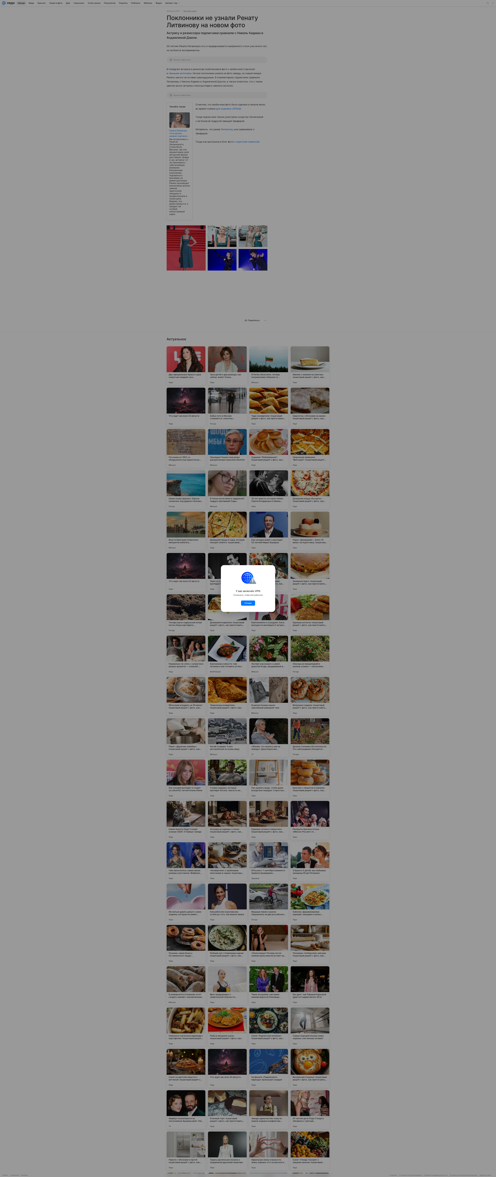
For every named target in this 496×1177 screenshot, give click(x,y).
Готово (248, 603)
